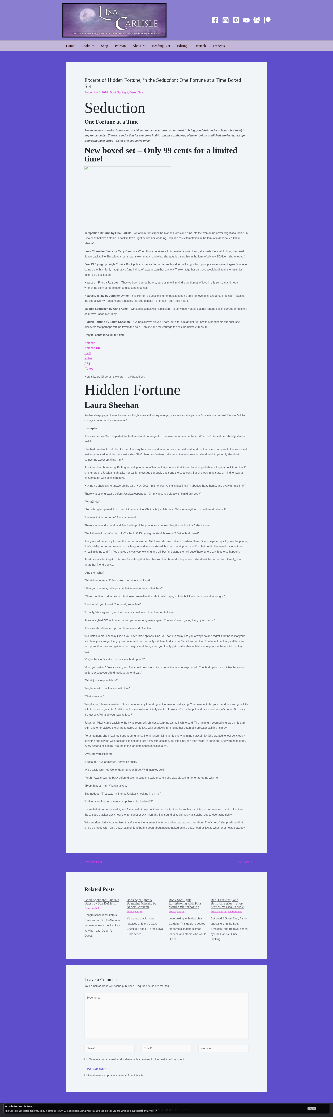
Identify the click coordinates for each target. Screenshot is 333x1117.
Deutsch (200, 46)
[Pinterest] (236, 20)
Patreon (120, 46)
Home (70, 46)
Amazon (89, 342)
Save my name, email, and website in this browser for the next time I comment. (137, 1059)
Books (85, 46)
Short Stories (235, 911)
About (137, 46)
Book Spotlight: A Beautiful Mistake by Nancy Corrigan (141, 903)
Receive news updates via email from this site (115, 1075)
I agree (312, 1108)
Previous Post (91, 862)
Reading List (161, 46)
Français (219, 46)
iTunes (88, 368)
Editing (182, 46)
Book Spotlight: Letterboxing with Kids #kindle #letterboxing (185, 903)
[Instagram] (225, 20)
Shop (104, 46)
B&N (87, 353)
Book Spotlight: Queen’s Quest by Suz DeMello (101, 901)
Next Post (244, 862)
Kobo (88, 358)
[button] (166, 835)
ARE (87, 363)
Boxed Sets (136, 92)
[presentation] (92, 45)
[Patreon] (267, 20)
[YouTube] (246, 20)
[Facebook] (215, 20)
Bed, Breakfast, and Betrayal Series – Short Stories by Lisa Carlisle (227, 903)
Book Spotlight (119, 92)
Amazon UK (92, 348)
